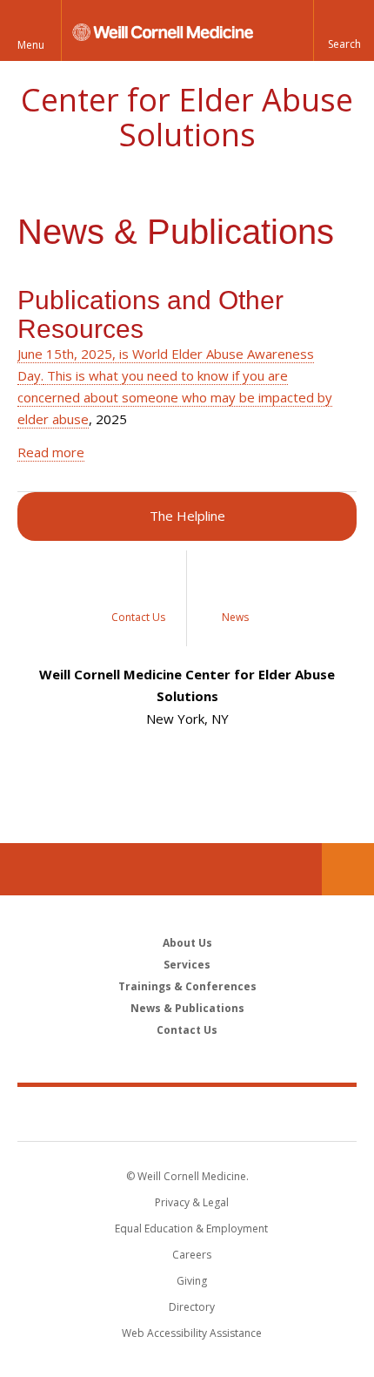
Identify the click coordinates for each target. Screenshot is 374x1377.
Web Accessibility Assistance (192, 1333)
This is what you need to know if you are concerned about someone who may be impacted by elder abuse (174, 397)
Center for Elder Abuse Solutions (187, 117)
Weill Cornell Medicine (187, 1113)
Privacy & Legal (192, 1202)
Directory (192, 1306)
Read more (50, 452)
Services (187, 964)
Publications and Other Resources (150, 314)
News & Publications (187, 1008)
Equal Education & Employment (191, 1228)
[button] (343, 30)
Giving (192, 1280)
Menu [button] (30, 44)
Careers (191, 1254)
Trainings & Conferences (187, 986)
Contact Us (348, 869)
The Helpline (187, 515)
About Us (187, 942)
